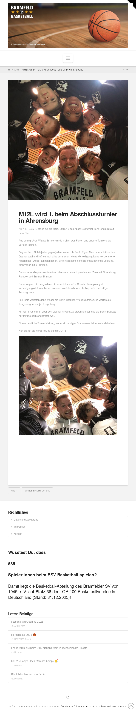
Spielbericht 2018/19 (37, 490)
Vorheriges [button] (24, 401)
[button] (68, 58)
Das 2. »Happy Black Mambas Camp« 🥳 (34, 661)
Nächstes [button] (31, 401)
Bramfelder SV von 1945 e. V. (78, 706)
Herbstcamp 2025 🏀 (23, 635)
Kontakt (18, 533)
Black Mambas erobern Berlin (28, 674)
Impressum (20, 526)
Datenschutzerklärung (26, 519)
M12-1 (14, 490)
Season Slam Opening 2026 (27, 621)
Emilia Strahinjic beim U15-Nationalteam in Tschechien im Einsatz (49, 648)
